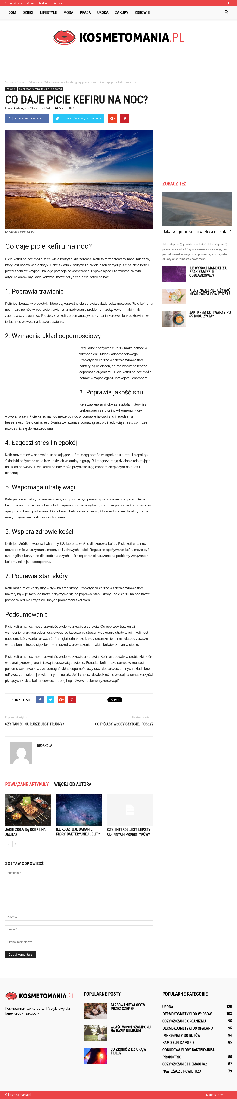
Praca (85, 12)
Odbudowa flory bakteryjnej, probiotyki (40, 88)
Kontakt (58, 3)
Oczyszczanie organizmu (184, 1021)
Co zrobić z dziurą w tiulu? (128, 1051)
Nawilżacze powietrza (181, 1071)
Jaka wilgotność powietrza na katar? (196, 231)
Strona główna (14, 3)
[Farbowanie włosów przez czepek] (95, 1011)
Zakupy (121, 12)
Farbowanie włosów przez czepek (128, 1007)
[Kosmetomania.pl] (118, 37)
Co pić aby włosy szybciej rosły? (124, 724)
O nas (30, 3)
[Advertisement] (118, 68)
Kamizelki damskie (178, 1042)
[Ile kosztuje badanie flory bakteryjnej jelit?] (79, 810)
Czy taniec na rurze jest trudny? (34, 724)
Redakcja (19, 108)
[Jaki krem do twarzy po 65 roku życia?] (174, 319)
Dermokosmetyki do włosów (187, 1014)
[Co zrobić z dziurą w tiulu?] (95, 1056)
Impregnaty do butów (181, 1035)
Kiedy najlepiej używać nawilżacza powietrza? (209, 292)
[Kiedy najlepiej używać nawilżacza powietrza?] (174, 296)
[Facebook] (228, 3)
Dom (12, 12)
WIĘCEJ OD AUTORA (72, 784)
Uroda (103, 12)
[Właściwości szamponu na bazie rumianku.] (95, 1033)
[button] (226, 12)
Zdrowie (142, 12)
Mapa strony (214, 1095)
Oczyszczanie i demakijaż (184, 1064)
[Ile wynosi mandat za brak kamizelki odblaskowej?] (174, 274)
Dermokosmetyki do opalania (187, 1028)
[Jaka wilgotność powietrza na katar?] (197, 209)
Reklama (43, 3)
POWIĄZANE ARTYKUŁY (27, 784)
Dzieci (27, 12)
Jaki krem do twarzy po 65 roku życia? (210, 314)
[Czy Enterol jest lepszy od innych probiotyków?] (130, 810)
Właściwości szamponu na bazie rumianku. (131, 1029)
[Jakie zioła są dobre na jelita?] (28, 810)
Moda (68, 12)
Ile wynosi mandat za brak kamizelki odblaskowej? (208, 272)
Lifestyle (48, 12)
